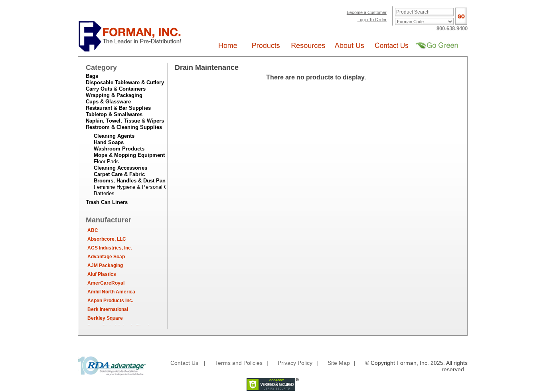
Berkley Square (105, 318)
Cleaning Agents (114, 136)
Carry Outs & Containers (116, 89)
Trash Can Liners (107, 202)
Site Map (339, 363)
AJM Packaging (105, 265)
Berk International (107, 309)
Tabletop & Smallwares (114, 114)
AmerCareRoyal (105, 283)
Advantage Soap (106, 256)
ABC (92, 230)
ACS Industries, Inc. (109, 248)
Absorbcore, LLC (106, 239)
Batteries (104, 193)
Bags (92, 76)
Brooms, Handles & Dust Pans (131, 181)
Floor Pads (106, 161)
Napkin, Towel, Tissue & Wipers (125, 121)
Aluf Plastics (101, 274)
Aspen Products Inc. (110, 300)
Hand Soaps (109, 142)
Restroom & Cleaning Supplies (124, 127)
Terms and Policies (239, 363)
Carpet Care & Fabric (119, 174)
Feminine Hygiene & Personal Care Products (145, 187)
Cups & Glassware (108, 102)
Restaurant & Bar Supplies (118, 108)
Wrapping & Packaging (114, 95)
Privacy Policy (295, 363)
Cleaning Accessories (120, 168)
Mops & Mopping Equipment (129, 155)
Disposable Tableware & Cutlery (125, 82)
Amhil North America (111, 292)
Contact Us (184, 363)
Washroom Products (119, 149)
